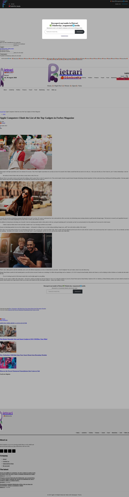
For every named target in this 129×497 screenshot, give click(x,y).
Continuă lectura (64, 35)
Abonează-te (80, 31)
